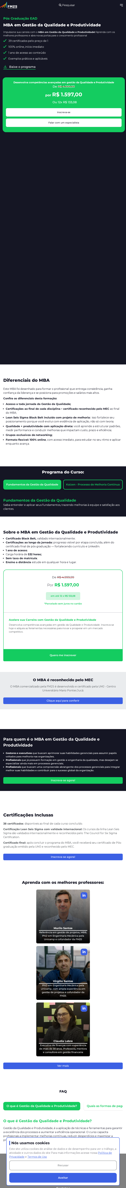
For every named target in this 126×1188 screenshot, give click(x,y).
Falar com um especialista (63, 122)
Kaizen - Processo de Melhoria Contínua (93, 484)
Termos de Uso (37, 1156)
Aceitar (63, 1177)
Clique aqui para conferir (63, 700)
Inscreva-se (63, 112)
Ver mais (63, 1065)
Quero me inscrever (63, 655)
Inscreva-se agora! (63, 780)
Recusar (63, 1165)
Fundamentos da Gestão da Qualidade (32, 484)
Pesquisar (68, 5)
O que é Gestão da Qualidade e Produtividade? (42, 1106)
